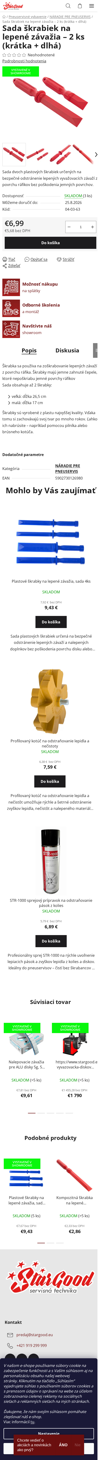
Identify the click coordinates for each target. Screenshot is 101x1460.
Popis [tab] (29, 350)
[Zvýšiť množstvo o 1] (92, 227)
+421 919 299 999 (31, 1345)
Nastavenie (48, 1433)
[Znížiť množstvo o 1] (69, 227)
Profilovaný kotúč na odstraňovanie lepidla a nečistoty (50, 743)
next (96, 1041)
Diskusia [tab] (67, 350)
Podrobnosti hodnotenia (24, 61)
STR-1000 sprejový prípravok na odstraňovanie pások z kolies (51, 903)
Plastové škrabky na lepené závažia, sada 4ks (51, 581)
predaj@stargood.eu (34, 1334)
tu (32, 1421)
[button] (51, 626)
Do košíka (50, 242)
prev (5, 1041)
